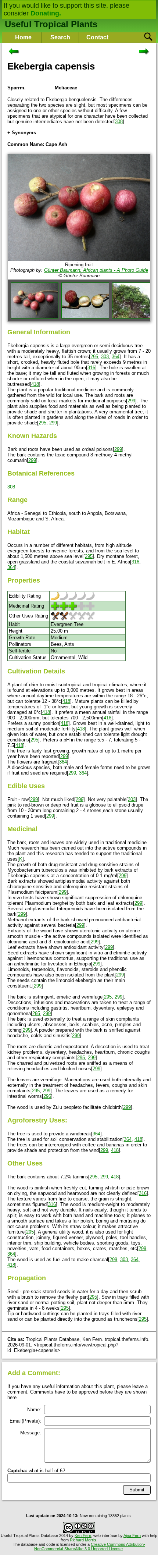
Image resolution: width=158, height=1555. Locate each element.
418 (35, 384)
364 (115, 356)
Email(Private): (25, 1421)
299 (131, 400)
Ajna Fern (132, 1535)
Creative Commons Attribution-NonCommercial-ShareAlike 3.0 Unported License (89, 1546)
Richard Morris (83, 1540)
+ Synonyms (21, 132)
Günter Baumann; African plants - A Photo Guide (96, 270)
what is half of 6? (36, 1470)
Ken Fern (83, 1535)
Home (23, 37)
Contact (97, 37)
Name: (34, 1409)
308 (119, 121)
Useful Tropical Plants (51, 24)
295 (94, 356)
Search (60, 37)
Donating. (45, 13)
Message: (30, 1432)
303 (105, 356)
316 (91, 367)
